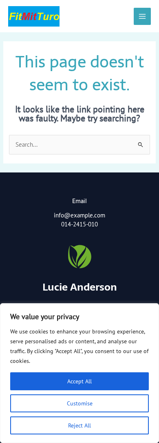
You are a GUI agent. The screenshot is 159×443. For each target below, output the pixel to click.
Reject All (79, 425)
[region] (79, 373)
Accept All (79, 381)
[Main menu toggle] (142, 16)
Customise (80, 403)
